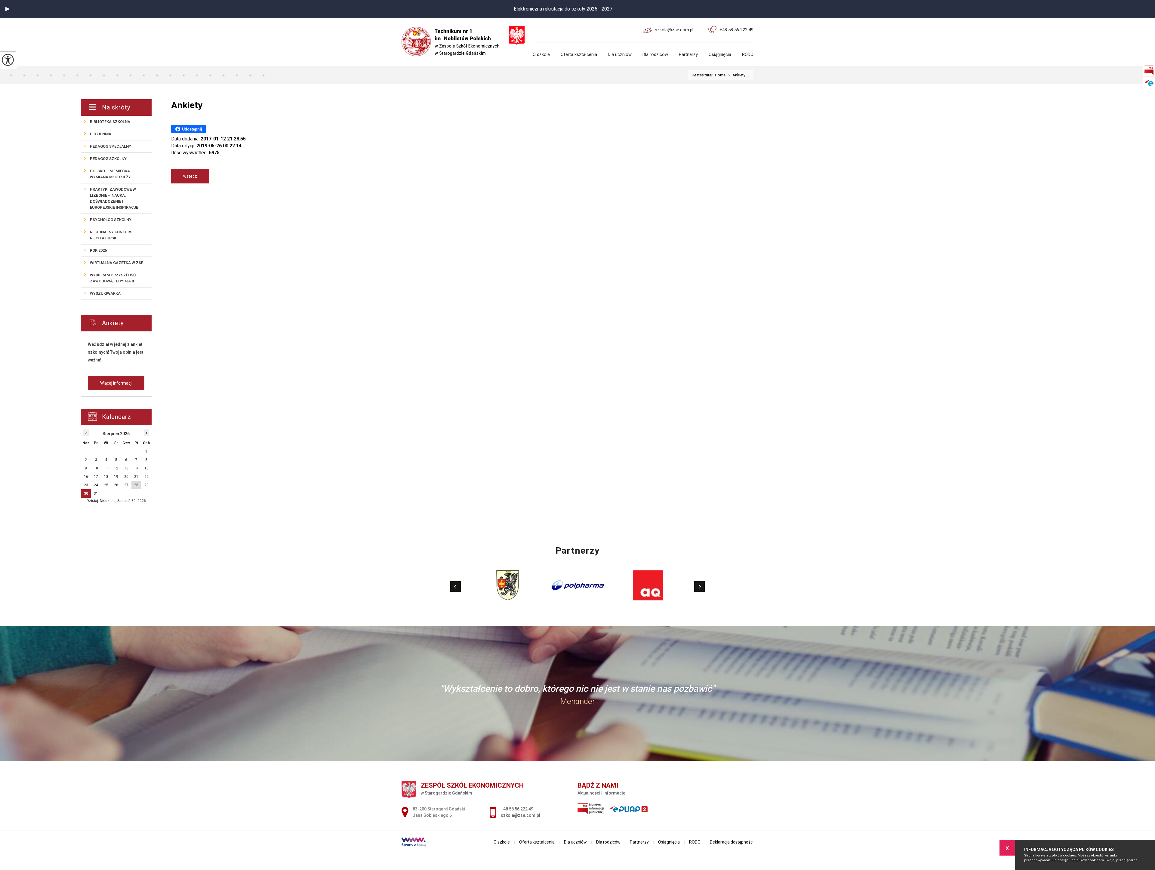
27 (126, 485)
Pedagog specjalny (110, 146)
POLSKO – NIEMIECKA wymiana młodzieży (110, 174)
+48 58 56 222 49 (736, 29)
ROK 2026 (98, 250)
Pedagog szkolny (108, 158)
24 (96, 485)
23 (86, 485)
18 (106, 477)
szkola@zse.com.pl (674, 29)
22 (146, 477)
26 (116, 485)
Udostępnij (192, 129)
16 (86, 477)
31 (96, 493)
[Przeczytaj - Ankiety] (125, 323)
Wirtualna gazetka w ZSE (116, 262)
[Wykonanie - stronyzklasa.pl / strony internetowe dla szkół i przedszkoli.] (414, 843)
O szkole (541, 54)
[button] (7, 9)
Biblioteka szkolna (110, 121)
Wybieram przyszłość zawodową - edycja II (113, 278)
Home (720, 75)
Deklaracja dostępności (731, 842)
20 (126, 477)
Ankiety (186, 105)
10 (96, 468)
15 (146, 468)
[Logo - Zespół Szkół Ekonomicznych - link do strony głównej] (454, 37)
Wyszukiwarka (105, 293)
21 (136, 477)
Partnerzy (688, 54)
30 (86, 493)
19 (116, 477)
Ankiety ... (738, 75)
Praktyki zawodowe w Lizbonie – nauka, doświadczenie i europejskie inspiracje (114, 198)
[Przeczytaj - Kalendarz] (123, 417)
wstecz (190, 176)
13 (126, 468)
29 (146, 485)
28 (136, 485)
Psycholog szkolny (110, 219)
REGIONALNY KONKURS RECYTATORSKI (111, 235)
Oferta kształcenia (579, 54)
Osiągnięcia (720, 54)
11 (106, 468)
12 (116, 468)
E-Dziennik (100, 134)
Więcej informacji (116, 383)
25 (106, 485)
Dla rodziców (655, 54)
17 (96, 477)
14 (136, 468)
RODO (747, 54)
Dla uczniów (620, 54)
